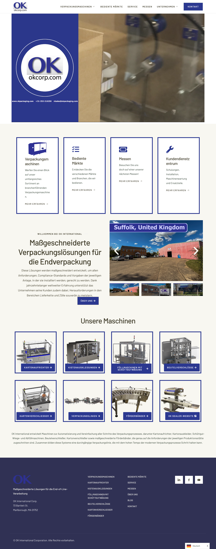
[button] (116, 250)
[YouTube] (199, 480)
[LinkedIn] (179, 480)
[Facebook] (189, 480)
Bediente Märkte (111, 6)
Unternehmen (166, 6)
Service (133, 6)
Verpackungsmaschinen (76, 6)
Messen (147, 6)
